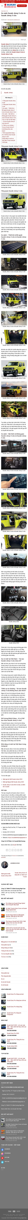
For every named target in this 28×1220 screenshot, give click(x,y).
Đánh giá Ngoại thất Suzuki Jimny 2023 (13, 782)
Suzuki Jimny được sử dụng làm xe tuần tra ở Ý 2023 (21, 874)
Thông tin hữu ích (6, 951)
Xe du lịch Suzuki (5, 982)
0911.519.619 (10, 1094)
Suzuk (14, 845)
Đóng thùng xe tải (6, 948)
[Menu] (2, 6)
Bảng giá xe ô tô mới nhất (8, 942)
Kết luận (4, 142)
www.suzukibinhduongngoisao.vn (16, 1101)
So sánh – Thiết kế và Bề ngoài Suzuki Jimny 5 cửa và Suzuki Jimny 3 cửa (9, 110)
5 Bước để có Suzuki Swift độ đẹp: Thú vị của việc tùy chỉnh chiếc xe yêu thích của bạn (16, 929)
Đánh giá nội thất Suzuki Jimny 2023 (12, 779)
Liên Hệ (20, 1215)
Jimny (14, 50)
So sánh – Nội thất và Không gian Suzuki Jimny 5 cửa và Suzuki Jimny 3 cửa (9, 115)
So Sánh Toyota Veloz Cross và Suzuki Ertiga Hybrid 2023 (16, 909)
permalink (3, 857)
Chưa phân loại (5, 945)
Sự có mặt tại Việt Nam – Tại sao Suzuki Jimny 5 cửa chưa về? (8, 121)
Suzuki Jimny (8, 92)
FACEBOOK (7, 1149)
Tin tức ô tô (4, 11)
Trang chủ (6, 1214)
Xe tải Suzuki (4, 985)
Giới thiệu (12, 1214)
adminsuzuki (16, 19)
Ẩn (11, 97)
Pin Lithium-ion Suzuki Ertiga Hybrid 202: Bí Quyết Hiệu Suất (15, 904)
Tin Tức (16, 1215)
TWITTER (7, 1161)
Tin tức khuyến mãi (6, 954)
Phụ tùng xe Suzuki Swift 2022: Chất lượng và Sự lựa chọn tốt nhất (16, 922)
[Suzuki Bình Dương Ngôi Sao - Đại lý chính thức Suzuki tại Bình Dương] (10, 6)
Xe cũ (2, 979)
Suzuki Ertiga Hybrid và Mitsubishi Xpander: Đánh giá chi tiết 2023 (15, 915)
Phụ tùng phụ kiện (6, 976)
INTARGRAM (7, 1153)
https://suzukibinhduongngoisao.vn (17, 837)
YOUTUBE (7, 1157)
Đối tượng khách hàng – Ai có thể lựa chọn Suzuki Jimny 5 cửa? (8, 134)
